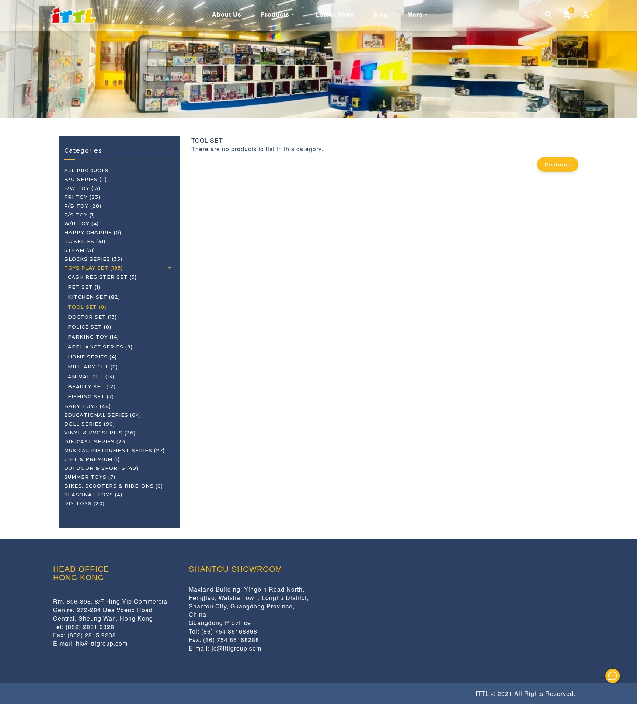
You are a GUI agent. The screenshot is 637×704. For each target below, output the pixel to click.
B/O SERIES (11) (85, 179)
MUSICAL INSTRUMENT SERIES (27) (114, 450)
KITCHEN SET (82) (94, 297)
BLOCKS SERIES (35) (93, 259)
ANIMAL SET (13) (91, 376)
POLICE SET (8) (89, 327)
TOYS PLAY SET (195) (93, 268)
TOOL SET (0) (87, 307)
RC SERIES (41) (84, 241)
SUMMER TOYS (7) (89, 477)
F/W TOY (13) (82, 188)
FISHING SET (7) (91, 396)
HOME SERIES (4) (92, 357)
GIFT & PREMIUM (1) (92, 459)
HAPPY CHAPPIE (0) (92, 232)
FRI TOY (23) (82, 197)
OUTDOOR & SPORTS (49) (101, 468)
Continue (557, 164)
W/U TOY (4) (81, 223)
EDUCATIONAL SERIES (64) (102, 415)
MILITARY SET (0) (93, 367)
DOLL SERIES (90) (89, 424)
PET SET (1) (84, 287)
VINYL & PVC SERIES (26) (100, 433)
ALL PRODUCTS (86, 170)
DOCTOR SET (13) (92, 317)
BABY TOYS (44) (87, 406)
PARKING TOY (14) (93, 337)
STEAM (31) (79, 250)
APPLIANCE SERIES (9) (100, 347)
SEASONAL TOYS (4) (93, 494)
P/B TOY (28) (82, 206)
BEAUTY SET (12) (92, 386)
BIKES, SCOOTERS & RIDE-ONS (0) (113, 486)
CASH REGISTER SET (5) (102, 277)
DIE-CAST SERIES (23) (95, 441)
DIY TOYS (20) (84, 503)
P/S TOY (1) (79, 215)
